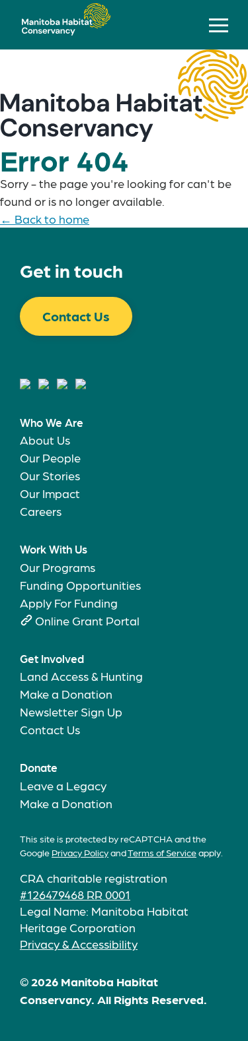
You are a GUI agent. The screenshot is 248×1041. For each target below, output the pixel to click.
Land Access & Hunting (81, 675)
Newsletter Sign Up (71, 711)
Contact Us (76, 316)
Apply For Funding (69, 602)
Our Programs (57, 567)
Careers (41, 511)
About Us (45, 439)
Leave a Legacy (63, 785)
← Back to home (44, 218)
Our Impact (50, 493)
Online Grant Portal (87, 620)
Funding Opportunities (80, 584)
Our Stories (50, 475)
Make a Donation (66, 693)
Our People (50, 457)
